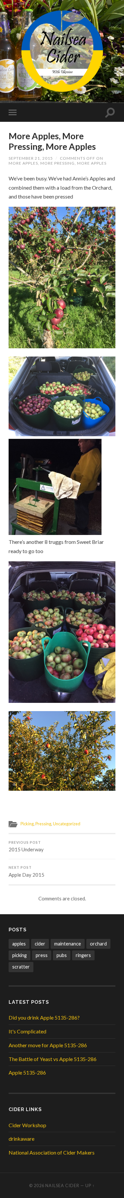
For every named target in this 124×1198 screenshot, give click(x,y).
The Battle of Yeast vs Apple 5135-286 (53, 1059)
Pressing (43, 823)
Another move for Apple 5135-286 (48, 1045)
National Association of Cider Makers (52, 1152)
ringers (83, 955)
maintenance (67, 943)
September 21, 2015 (31, 158)
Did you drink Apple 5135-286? (44, 1017)
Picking (27, 823)
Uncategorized (66, 823)
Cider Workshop (27, 1125)
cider (40, 943)
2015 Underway (26, 846)
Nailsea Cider (62, 1185)
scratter (21, 967)
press (42, 955)
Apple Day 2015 (26, 871)
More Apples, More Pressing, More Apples (52, 141)
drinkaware (21, 1138)
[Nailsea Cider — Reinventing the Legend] (62, 51)
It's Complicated (27, 1031)
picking (19, 955)
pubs (62, 955)
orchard (98, 943)
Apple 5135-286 (27, 1072)
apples (19, 943)
